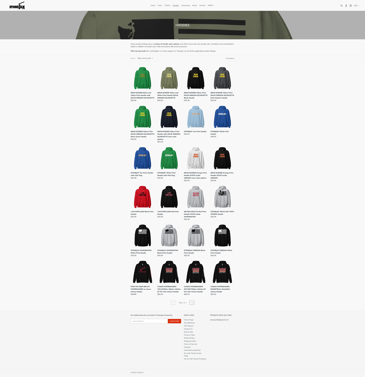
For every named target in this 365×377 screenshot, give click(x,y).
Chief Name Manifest (192, 350)
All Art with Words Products (195, 359)
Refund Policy (189, 338)
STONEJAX (139, 372)
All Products (188, 326)
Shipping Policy (190, 341)
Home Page (188, 320)
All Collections (189, 323)
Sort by (133, 58)
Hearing (187, 347)
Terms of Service (190, 344)
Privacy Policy (189, 335)
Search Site (188, 332)
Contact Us (188, 329)
